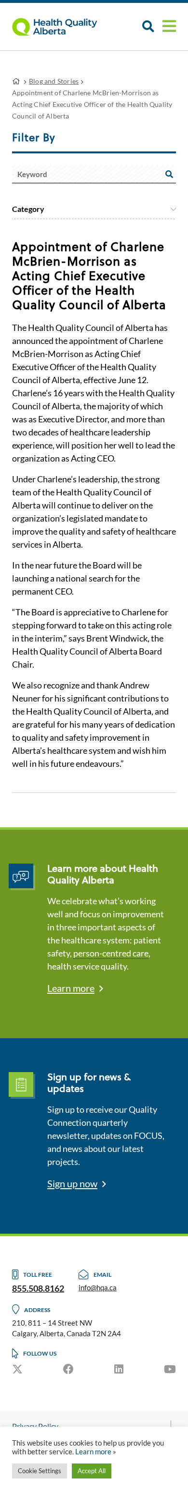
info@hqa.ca (98, 1287)
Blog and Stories (54, 81)
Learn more (70, 988)
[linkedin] (118, 1368)
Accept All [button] (92, 1471)
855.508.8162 (38, 1288)
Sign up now (72, 1183)
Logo (60, 27)
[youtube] (170, 1368)
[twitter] (17, 1368)
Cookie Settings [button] (39, 1471)
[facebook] (68, 1368)
